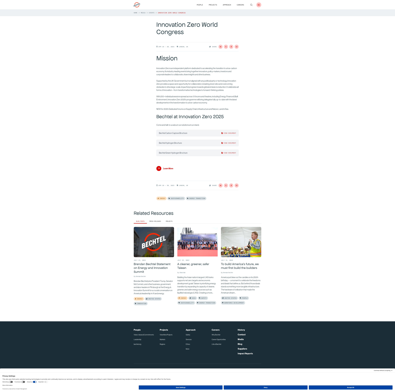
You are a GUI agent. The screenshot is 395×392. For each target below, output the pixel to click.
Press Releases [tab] (155, 221)
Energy (162, 198)
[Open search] (251, 4)
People (200, 5)
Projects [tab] (169, 221)
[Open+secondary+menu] (258, 4)
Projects (213, 5)
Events (151, 13)
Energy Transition (196, 198)
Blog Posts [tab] (140, 221)
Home (135, 13)
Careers (240, 5)
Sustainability (177, 198)
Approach (227, 5)
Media (143, 13)
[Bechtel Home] (137, 5)
